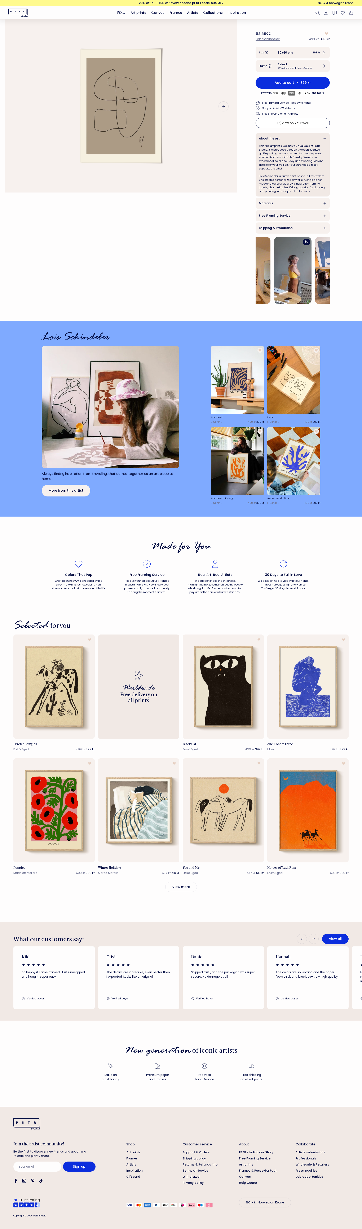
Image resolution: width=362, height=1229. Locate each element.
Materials (266, 203)
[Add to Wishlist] (326, 33)
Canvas (157, 12)
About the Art (269, 138)
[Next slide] (223, 106)
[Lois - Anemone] (237, 380)
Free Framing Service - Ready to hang (286, 103)
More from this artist (66, 490)
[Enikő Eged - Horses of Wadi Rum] (308, 810)
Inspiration (237, 12)
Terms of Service (195, 1170)
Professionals (306, 1158)
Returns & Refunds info (200, 1164)
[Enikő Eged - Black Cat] (223, 687)
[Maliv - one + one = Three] (308, 687)
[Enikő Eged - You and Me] (223, 810)
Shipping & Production (276, 228)
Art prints (138, 12)
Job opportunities (309, 1177)
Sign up (79, 1166)
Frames (175, 12)
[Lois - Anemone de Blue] (294, 461)
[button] (293, 52)
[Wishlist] (342, 13)
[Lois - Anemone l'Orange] (237, 461)
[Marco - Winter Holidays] (138, 810)
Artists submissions (310, 1152)
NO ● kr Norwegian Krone (336, 3)
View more (181, 886)
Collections (213, 12)
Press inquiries (306, 1170)
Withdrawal (191, 1177)
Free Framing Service (274, 215)
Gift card (133, 1177)
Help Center (248, 1183)
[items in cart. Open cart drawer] (351, 13)
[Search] (317, 13)
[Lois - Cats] (294, 380)
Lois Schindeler (268, 39)
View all (335, 938)
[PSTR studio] (18, 13)
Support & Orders (196, 1152)
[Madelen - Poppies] (54, 810)
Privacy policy (193, 1183)
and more (318, 93)
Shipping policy (194, 1158)
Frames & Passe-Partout (258, 1170)
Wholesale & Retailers (312, 1164)
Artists (192, 12)
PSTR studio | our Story (256, 1152)
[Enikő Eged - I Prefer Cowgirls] (54, 687)
